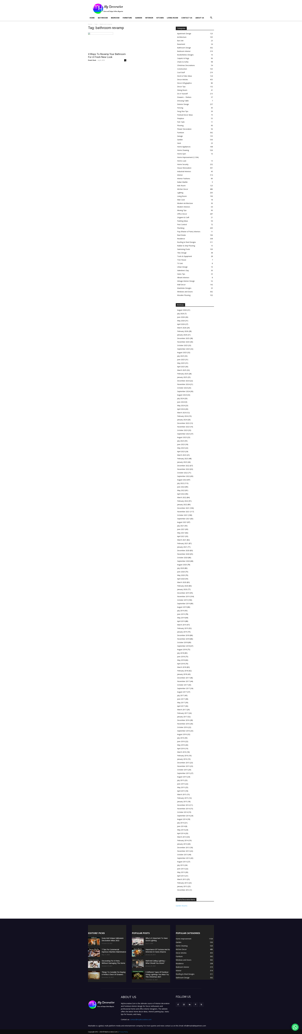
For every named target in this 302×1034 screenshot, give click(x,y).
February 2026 (182, 331)
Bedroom (115, 18)
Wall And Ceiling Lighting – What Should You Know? (156, 962)
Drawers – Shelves (184, 97)
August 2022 (182, 480)
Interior (149, 18)
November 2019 (183, 596)
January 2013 (182, 886)
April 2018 (181, 664)
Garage (180, 136)
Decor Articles (182, 79)
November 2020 (183, 554)
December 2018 (183, 635)
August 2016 (182, 734)
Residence (181, 238)
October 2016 (182, 727)
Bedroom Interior (184, 51)
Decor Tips (181, 86)
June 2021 (181, 529)
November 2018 (183, 639)
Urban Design (182, 267)
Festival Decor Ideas (185, 115)
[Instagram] (184, 1004)
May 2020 (181, 575)
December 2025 (183, 338)
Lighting (180, 193)
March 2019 (181, 625)
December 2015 (183, 763)
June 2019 (181, 614)
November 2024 (183, 384)
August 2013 (182, 862)
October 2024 (182, 388)
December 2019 (183, 593)
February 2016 (182, 755)
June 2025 (181, 359)
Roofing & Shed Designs (186, 242)
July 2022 (180, 483)
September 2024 (183, 391)
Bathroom (103, 18)
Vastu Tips (181, 274)
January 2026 (182, 335)
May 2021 (181, 533)
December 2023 (183, 423)
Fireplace (180, 118)
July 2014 (180, 823)
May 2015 (181, 787)
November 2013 (183, 851)
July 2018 (180, 653)
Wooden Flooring (183, 295)
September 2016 (183, 731)
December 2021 (183, 508)
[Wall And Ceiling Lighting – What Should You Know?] (138, 964)
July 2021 (180, 526)
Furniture (127, 18)
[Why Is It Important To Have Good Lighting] (138, 941)
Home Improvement (185, 157)
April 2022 (181, 494)
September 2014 (183, 816)
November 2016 (183, 724)
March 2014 (181, 837)
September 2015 (183, 773)
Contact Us (186, 18)
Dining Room (182, 90)
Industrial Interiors (184, 171)
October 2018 (182, 642)
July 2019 (180, 610)
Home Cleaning (183, 150)
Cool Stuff (181, 72)
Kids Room (181, 185)
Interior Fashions (183, 178)
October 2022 (182, 473)
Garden (138, 18)
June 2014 (181, 826)
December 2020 (183, 550)
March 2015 (181, 794)
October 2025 (182, 345)
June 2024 (181, 402)
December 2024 (183, 381)
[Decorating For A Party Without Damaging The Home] (94, 964)
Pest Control (182, 224)
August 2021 (182, 522)
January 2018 (182, 674)
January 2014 (182, 844)
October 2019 (182, 600)
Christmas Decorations (186, 65)
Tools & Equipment (184, 256)
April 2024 (181, 409)
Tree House (181, 260)
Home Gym (181, 154)
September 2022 (183, 476)
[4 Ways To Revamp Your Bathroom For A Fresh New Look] (107, 41)
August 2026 (182, 310)
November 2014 (183, 808)
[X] (201, 1004)
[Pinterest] (195, 1004)
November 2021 (183, 511)
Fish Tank (181, 122)
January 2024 (182, 420)
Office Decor (182, 214)
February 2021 (182, 543)
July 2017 (180, 695)
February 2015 (182, 798)
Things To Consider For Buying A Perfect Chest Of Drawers (114, 973)
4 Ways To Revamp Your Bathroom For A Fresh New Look (107, 55)
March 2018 (181, 667)
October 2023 (182, 430)
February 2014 (182, 840)
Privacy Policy (123, 1032)
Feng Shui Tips (182, 111)
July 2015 (180, 780)
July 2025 (180, 356)
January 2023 (182, 462)
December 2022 (183, 465)
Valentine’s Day (183, 270)
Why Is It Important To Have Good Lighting (157, 939)
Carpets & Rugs (183, 58)
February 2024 (182, 416)
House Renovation (184, 168)
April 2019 (181, 621)
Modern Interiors (183, 207)
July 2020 (180, 568)
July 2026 (180, 313)
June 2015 (181, 784)
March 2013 (181, 879)
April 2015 (181, 791)
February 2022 (182, 501)
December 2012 (183, 890)
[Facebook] (178, 1004)
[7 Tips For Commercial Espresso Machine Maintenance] (94, 952)
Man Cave (181, 200)
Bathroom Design (184, 48)
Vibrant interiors (183, 277)
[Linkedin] (189, 1004)
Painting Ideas (182, 221)
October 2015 (182, 770)
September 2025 (183, 349)
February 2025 (182, 374)
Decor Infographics (184, 83)
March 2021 (181, 540)
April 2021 (181, 536)
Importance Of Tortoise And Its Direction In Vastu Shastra (158, 950)
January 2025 (182, 377)
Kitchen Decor (182, 189)
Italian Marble (182, 182)
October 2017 (182, 685)
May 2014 (181, 830)
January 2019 (182, 632)
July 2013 (180, 865)
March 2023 (181, 455)
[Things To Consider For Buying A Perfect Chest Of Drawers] (94, 975)
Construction (182, 69)
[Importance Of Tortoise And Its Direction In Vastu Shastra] (138, 952)
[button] (211, 18)
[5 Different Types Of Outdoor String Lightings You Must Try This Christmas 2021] (138, 975)
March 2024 (181, 412)
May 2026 (181, 321)
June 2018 (181, 656)
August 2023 (182, 437)
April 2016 (181, 748)
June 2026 (181, 317)
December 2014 (183, 805)
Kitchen (160, 18)
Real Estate (181, 235)
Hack (179, 143)
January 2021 (182, 547)
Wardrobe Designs (184, 288)
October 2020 (182, 557)
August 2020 (182, 564)
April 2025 (181, 366)
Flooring (180, 125)
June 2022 (181, 487)
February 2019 (182, 628)
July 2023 (180, 441)
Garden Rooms (181, 906)
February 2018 (182, 671)
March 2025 (181, 370)
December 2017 (183, 678)
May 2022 (181, 490)
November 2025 (183, 342)
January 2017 (182, 717)
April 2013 (181, 876)
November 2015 (183, 766)
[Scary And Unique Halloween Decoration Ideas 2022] (94, 941)
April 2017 (181, 706)
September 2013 (183, 858)
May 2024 (181, 405)
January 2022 (182, 504)
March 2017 (181, 709)
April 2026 (181, 324)
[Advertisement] (171, 8)
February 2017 (182, 713)
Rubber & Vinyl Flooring (186, 246)
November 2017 (183, 681)
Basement (181, 44)
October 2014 (182, 812)
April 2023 (181, 451)
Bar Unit (180, 40)
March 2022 (181, 497)
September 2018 (183, 646)
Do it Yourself (182, 94)
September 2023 (183, 434)
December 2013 (183, 847)
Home (92, 18)
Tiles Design (182, 253)
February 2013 (182, 883)
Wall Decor (181, 284)
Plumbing (180, 228)
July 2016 (180, 738)
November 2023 (183, 427)
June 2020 (181, 572)
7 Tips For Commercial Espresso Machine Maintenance (114, 950)
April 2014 (181, 833)
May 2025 (181, 363)
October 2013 (182, 854)
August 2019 (182, 607)
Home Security (182, 164)
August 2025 (182, 352)
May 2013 (181, 872)
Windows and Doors (185, 292)
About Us (199, 18)
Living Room (172, 18)
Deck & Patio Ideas (184, 76)
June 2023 (181, 444)
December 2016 (183, 720)
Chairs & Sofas (183, 62)
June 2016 (181, 741)
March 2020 (181, 582)
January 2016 (182, 759)
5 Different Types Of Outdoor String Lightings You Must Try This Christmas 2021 (157, 974)
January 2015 (182, 801)
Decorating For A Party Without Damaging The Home (113, 962)
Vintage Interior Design (186, 281)
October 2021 (182, 515)
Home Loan (181, 161)
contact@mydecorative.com (140, 1019)
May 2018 (181, 660)
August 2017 (182, 692)
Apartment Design (184, 33)
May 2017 (181, 702)
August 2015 (182, 777)
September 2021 (183, 519)
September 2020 (183, 561)
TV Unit (180, 263)
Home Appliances (184, 147)
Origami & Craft (183, 217)
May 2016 (181, 745)
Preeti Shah (92, 60)
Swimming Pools (183, 249)
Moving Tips (182, 210)
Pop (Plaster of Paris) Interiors (188, 231)
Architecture (181, 37)
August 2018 (182, 649)
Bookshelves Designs (185, 55)
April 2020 (181, 579)
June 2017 (181, 699)
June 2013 (181, 869)
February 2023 (182, 458)
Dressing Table (183, 101)
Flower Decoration (184, 129)
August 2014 (182, 819)
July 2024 (180, 398)
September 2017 (183, 688)
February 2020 (182, 586)
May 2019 (181, 618)
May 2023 (181, 448)
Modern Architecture (185, 203)
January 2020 (182, 589)
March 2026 (181, 328)
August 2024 (182, 395)
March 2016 (181, 752)
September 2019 (183, 603)
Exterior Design (183, 104)
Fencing (180, 108)
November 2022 (183, 469)
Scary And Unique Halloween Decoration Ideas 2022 (113, 939)
